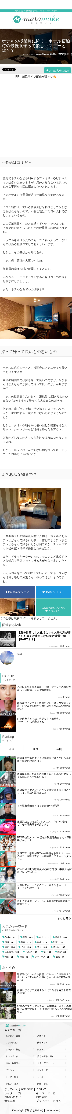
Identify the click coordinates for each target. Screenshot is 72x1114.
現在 (26, 942)
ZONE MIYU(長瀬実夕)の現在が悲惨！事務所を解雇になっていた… (44, 870)
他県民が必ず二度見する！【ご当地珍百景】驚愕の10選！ (44, 991)
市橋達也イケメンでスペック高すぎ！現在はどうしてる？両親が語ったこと (44, 791)
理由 (10, 947)
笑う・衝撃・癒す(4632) (57, 54)
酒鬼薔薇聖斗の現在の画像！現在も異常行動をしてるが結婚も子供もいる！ (44, 775)
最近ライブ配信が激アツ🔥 (39, 76)
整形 (42, 947)
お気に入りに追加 (59, 70)
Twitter (11, 937)
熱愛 (24, 956)
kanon (52, 713)
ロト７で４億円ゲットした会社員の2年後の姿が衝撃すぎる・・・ (43, 902)
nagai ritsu (52, 863)
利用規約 (41, 1097)
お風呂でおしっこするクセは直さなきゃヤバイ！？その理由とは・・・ (41, 886)
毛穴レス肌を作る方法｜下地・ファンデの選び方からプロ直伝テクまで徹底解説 (44, 688)
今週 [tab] (12, 749)
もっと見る (64, 918)
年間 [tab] (59, 749)
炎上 (44, 937)
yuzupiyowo (53, 646)
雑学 (61, 952)
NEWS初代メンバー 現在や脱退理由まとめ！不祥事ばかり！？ (44, 839)
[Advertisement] (36, 114)
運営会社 (10, 1101)
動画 (58, 942)
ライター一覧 (12, 1093)
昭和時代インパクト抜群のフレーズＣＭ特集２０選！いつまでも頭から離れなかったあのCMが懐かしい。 (44, 705)
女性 (60, 956)
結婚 (42, 942)
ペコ (53, 768)
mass (19, 653)
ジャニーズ (42, 956)
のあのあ (53, 847)
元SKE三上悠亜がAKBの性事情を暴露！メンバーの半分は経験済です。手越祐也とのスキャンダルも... (44, 856)
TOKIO (31, 952)
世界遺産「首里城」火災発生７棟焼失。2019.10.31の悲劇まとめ (39, 720)
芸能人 (61, 937)
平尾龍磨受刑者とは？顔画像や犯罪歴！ (39, 805)
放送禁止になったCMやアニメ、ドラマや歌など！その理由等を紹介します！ (42, 823)
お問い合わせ (12, 1097)
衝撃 (28, 937)
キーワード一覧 (46, 1093)
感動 (9, 956)
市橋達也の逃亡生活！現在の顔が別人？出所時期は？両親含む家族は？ (44, 759)
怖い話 (59, 947)
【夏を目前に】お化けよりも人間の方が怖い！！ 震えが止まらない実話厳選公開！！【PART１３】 (44, 635)
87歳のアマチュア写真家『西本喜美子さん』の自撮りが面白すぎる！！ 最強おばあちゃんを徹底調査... (44, 1008)
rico (52, 1016)
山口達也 (12, 952)
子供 (26, 947)
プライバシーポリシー (50, 1101)
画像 (10, 942)
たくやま (53, 831)
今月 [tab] (35, 749)
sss (59, 697)
